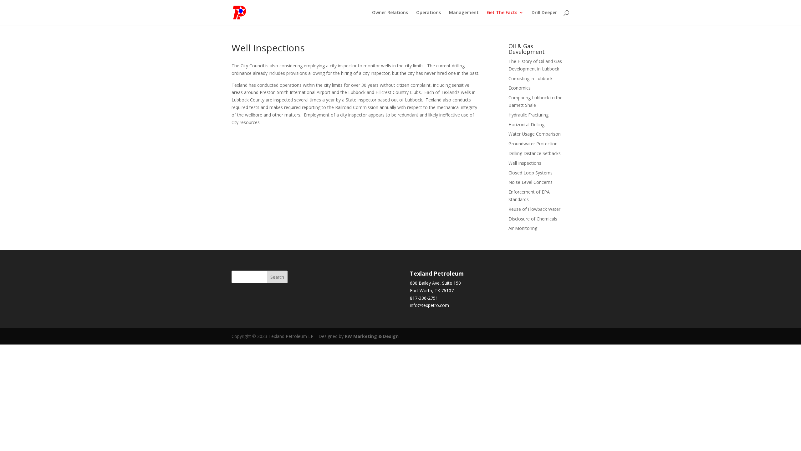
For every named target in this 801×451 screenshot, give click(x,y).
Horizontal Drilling (526, 124)
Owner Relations (390, 12)
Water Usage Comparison (534, 134)
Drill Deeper (544, 12)
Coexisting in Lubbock (530, 78)
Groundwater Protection (533, 144)
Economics (519, 88)
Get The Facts (502, 12)
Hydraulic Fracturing (528, 115)
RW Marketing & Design (372, 336)
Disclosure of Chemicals (532, 219)
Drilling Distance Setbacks (534, 153)
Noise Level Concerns (530, 182)
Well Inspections (524, 163)
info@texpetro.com (429, 305)
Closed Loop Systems (530, 173)
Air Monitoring (522, 228)
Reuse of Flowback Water (534, 209)
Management (464, 12)
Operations (428, 12)
